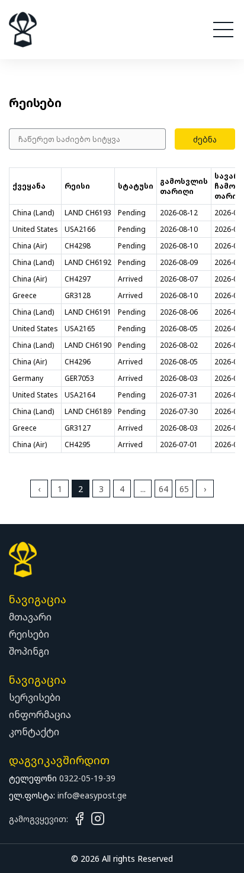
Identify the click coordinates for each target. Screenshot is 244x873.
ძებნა (205, 139)
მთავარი (30, 616)
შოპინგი (29, 651)
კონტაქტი (34, 731)
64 (163, 488)
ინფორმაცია (40, 714)
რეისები (29, 634)
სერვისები (34, 697)
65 (184, 488)
